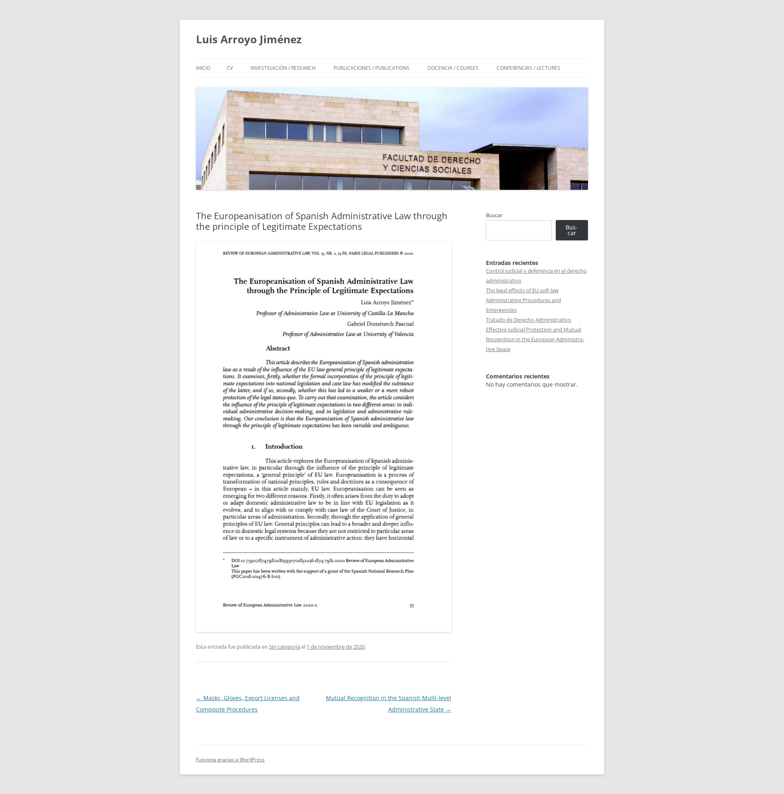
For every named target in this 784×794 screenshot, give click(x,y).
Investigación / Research (283, 67)
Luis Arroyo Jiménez (249, 39)
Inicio (203, 67)
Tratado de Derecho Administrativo (528, 319)
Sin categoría (284, 646)
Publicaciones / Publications (372, 67)
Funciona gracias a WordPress (230, 759)
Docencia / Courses (453, 67)
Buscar (494, 215)
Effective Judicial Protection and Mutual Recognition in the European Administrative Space (535, 339)
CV (230, 67)
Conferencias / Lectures (528, 67)
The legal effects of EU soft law (522, 290)
